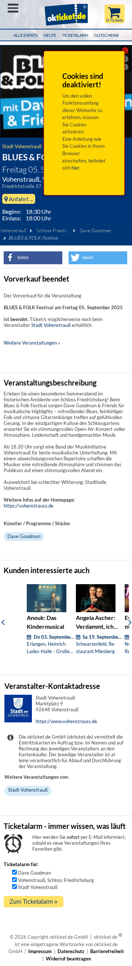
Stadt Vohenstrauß (22, 146)
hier (76, 168)
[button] (33, 257)
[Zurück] (2, 622)
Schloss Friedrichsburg (59, 230)
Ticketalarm (75, 35)
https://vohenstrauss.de (29, 506)
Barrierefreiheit (107, 951)
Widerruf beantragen (68, 959)
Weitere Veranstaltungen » (32, 343)
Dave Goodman (95, 230)
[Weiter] (130, 622)
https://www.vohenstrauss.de (66, 721)
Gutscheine (106, 35)
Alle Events (26, 35)
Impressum (40, 951)
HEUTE (50, 35)
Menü (13, 8)
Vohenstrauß (13, 230)
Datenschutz (71, 951)
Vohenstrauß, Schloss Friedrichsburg (56, 880)
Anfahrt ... (20, 198)
